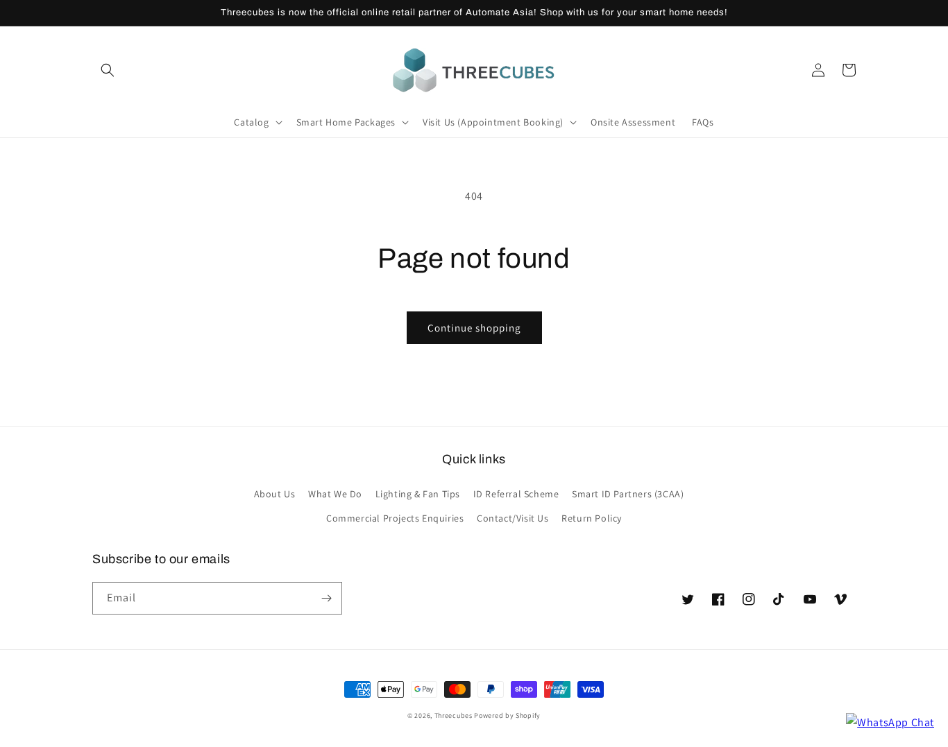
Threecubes (453, 715)
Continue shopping (474, 327)
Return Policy (591, 518)
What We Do (335, 494)
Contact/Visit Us (513, 518)
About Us (275, 494)
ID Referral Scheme (516, 494)
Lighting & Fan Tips (417, 494)
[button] (107, 70)
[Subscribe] (326, 598)
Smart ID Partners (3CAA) (628, 494)
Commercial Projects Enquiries (395, 518)
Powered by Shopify (507, 715)
